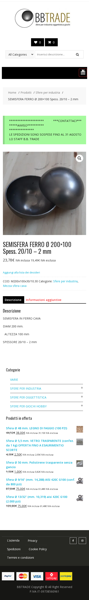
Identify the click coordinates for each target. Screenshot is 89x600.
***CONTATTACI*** (67, 121)
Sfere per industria (65, 281)
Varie (14, 380)
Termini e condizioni (20, 557)
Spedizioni (13, 549)
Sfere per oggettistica (28, 397)
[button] (83, 73)
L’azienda (13, 540)
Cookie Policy (38, 549)
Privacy (32, 541)
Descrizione (13, 300)
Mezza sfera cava (14, 286)
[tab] (13, 300)
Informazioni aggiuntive (43, 300)
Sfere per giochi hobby (28, 406)
